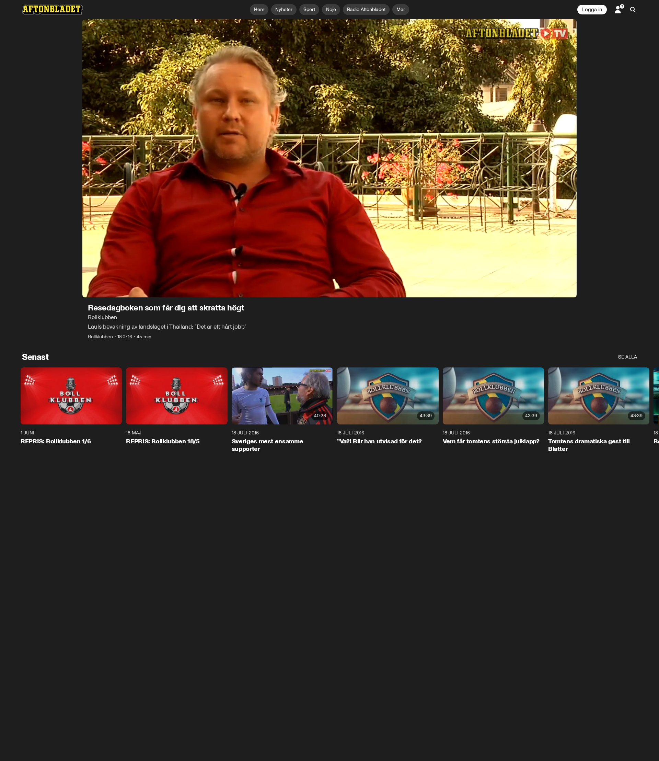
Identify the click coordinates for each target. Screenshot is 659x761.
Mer (400, 9)
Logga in (592, 10)
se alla (627, 357)
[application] (329, 158)
